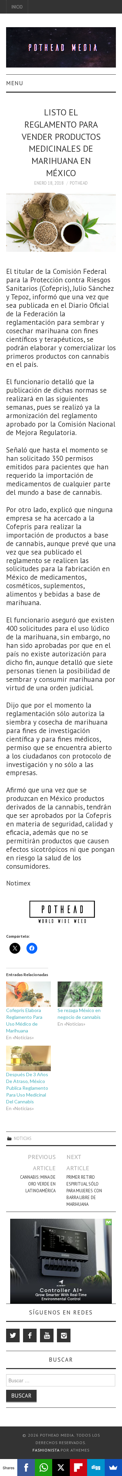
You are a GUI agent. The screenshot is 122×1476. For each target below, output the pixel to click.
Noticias (23, 1138)
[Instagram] (63, 1335)
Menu (14, 83)
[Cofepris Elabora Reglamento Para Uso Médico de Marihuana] (28, 994)
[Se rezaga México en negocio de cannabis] (80, 994)
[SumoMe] (113, 1467)
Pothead (79, 183)
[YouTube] (47, 1335)
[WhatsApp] (43, 1467)
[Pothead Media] (61, 47)
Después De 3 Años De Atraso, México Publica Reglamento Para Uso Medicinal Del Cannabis (27, 1087)
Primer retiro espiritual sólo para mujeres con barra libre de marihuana (84, 1190)
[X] (60, 1467)
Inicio (17, 7)
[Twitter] (13, 1335)
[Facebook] (30, 1335)
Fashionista (46, 1450)
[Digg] (95, 1467)
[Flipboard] (78, 1467)
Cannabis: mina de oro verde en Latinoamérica (37, 1183)
